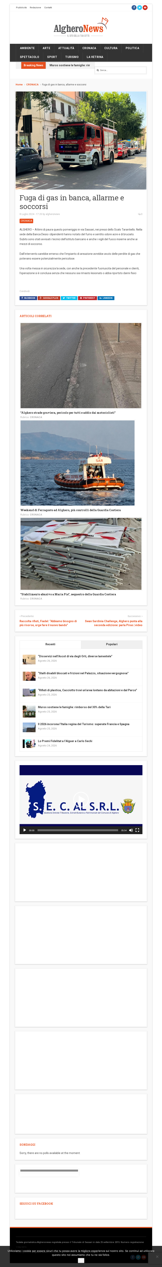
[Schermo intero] (137, 830)
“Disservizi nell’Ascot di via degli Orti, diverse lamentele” (75, 656)
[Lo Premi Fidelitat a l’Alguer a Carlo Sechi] (29, 743)
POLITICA (132, 48)
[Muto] (131, 830)
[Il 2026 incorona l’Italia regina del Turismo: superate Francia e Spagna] (29, 727)
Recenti (50, 644)
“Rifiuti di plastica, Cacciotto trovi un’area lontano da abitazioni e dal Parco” (87, 690)
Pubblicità (21, 7)
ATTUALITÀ (66, 48)
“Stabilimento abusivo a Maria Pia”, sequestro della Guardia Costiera (68, 594)
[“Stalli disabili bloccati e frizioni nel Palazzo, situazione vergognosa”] (29, 676)
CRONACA (89, 48)
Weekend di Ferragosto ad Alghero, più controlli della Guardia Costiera (70, 510)
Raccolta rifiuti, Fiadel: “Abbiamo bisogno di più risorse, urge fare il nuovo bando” (48, 623)
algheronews (53, 214)
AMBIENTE (27, 48)
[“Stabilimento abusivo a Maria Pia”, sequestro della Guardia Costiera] (81, 553)
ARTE (46, 48)
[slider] (78, 830)
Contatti (48, 7)
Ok (81, 1260)
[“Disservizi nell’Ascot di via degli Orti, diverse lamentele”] (29, 659)
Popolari (112, 644)
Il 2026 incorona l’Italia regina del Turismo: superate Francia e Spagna (83, 724)
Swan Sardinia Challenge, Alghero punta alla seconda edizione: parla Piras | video (113, 623)
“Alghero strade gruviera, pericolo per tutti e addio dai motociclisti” (68, 413)
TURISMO (72, 57)
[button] (81, 800)
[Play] (25, 830)
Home (19, 84)
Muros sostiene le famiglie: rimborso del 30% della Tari (86, 65)
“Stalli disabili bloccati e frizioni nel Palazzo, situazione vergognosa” (83, 673)
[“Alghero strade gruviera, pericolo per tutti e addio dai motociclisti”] (81, 365)
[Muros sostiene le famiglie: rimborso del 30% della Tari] (29, 711)
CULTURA (111, 48)
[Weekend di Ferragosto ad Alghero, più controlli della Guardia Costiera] (78, 462)
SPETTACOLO (29, 57)
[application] (81, 799)
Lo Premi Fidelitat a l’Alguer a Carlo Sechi (65, 741)
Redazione (35, 7)
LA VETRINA (95, 57)
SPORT (52, 57)
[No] (157, 1257)
